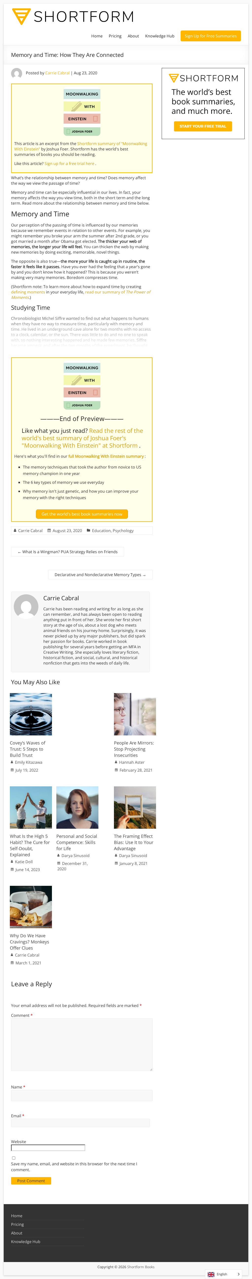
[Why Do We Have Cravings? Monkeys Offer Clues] (31, 888)
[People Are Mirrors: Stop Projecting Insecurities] (135, 695)
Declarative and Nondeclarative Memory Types (100, 574)
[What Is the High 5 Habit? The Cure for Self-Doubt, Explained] (31, 789)
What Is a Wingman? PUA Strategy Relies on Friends (67, 551)
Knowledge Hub (159, 36)
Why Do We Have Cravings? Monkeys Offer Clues (29, 942)
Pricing (115, 36)
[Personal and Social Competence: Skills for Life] (77, 789)
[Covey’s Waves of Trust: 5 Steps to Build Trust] (31, 695)
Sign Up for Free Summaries (211, 36)
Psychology (123, 530)
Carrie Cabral (57, 73)
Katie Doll (24, 861)
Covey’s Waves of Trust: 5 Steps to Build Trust (27, 749)
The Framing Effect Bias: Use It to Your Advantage (133, 842)
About (133, 36)
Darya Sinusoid (76, 855)
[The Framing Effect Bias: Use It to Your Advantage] (135, 789)
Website (18, 1141)
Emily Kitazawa (28, 762)
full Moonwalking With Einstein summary (106, 456)
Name (18, 1087)
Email (17, 1115)
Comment (22, 1015)
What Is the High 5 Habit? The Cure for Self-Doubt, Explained (30, 845)
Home (97, 36)
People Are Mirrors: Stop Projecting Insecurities (134, 749)
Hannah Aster (132, 762)
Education (101, 530)
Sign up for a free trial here (70, 163)
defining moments (28, 292)
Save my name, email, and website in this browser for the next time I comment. (74, 1166)
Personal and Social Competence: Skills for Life (76, 842)
